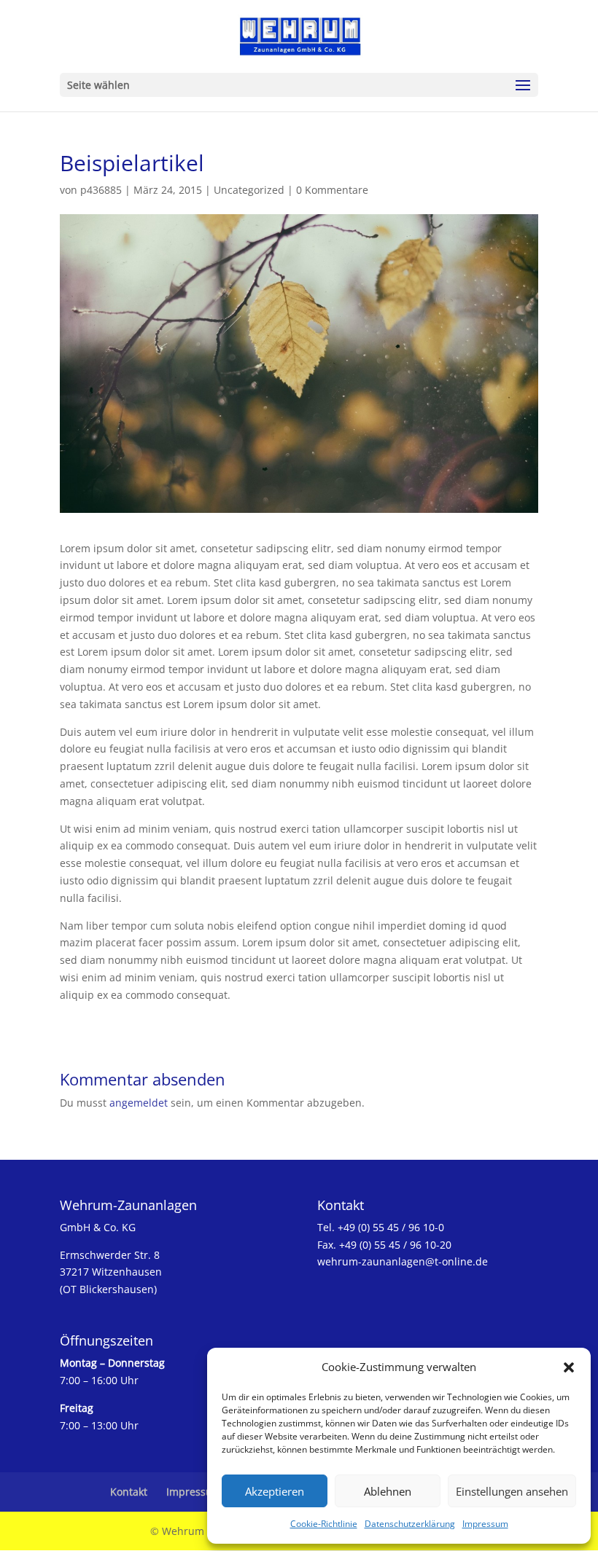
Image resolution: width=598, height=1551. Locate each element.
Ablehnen (387, 1491)
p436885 (101, 190)
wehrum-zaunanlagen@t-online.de (402, 1261)
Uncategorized (249, 190)
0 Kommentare (332, 190)
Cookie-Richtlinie (323, 1523)
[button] (569, 1367)
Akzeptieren (274, 1491)
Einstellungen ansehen (512, 1491)
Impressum (485, 1523)
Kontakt (128, 1492)
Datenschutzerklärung (410, 1523)
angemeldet (138, 1103)
